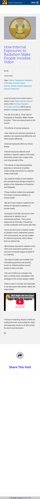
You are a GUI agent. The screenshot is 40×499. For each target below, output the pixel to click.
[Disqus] (20, 406)
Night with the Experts (23, 101)
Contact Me (27, 498)
